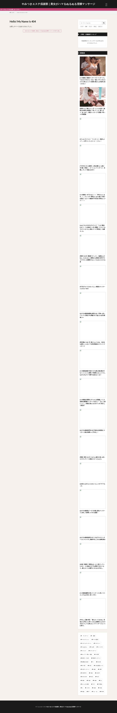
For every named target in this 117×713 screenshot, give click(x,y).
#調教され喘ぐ (85, 662)
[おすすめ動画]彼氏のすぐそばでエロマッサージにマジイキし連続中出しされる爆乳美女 (92, 538)
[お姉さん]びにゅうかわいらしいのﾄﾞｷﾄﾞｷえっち (92, 485)
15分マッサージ (85, 669)
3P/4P (102, 691)
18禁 (100, 669)
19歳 (91, 673)
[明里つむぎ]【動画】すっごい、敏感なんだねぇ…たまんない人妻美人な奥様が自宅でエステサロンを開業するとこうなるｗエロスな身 (92, 259)
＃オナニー (97, 643)
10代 (90, 665)
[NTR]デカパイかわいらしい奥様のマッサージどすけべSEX (92, 287)
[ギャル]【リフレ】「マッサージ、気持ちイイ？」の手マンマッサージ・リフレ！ (92, 140)
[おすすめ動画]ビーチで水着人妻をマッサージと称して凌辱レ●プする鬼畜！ (92, 511)
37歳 (100, 687)
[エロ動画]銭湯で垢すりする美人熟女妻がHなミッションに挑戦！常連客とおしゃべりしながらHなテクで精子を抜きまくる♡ (92, 373)
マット (90, 26)
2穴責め (100, 684)
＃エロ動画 (95, 639)
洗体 (86, 26)
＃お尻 (92, 647)
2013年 (98, 673)
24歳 (95, 680)
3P (88, 691)
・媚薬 (93, 635)
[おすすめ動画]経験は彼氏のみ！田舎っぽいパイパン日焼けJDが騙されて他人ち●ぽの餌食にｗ (92, 315)
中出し (95, 26)
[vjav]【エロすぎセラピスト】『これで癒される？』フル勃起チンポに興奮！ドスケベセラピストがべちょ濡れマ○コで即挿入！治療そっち (92, 228)
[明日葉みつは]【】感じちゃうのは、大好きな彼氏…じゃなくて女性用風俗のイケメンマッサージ (92, 344)
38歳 (83, 691)
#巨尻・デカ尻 (85, 658)
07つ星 (83, 665)
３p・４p (95, 691)
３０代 (88, 687)
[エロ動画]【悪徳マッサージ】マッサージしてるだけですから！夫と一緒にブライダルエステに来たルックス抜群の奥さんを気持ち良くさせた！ (92, 80)
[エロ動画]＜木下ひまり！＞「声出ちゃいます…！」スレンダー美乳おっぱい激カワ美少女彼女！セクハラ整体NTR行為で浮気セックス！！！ (93, 197)
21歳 (89, 680)
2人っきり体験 (85, 684)
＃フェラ (84, 650)
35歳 (94, 687)
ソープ (82, 26)
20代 (92, 676)
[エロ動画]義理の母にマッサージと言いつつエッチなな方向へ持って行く (92, 594)
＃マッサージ (93, 650)
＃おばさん (84, 647)
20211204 (84, 676)
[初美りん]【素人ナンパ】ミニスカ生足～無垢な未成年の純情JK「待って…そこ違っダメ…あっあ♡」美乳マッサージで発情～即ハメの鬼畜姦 (92, 111)
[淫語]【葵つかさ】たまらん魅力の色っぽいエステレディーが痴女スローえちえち (92, 458)
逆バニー (100, 26)
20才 (98, 676)
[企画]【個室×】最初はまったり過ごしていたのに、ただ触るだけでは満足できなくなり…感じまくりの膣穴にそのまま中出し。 (92, 566)
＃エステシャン (85, 639)
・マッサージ (85, 635)
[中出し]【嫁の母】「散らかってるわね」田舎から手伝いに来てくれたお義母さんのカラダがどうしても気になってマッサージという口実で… (92, 622)
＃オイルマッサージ (86, 643)
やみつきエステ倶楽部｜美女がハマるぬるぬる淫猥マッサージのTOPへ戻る (42, 30)
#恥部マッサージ (96, 658)
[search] (104, 23)
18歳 (94, 669)
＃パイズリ (100, 647)
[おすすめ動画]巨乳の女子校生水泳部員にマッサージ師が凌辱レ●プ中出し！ (92, 431)
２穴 (94, 684)
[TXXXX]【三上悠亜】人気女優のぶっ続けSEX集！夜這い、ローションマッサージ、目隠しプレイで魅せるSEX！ (92, 168)
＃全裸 (97, 654)
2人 (101, 680)
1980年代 (84, 673)
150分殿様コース (99, 665)
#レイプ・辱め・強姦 (87, 654)
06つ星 (99, 662)
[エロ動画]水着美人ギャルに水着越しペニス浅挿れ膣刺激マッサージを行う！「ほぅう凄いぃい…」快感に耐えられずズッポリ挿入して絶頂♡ (92, 402)
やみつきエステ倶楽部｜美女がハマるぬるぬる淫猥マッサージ (58, 4)
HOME (12, 12)
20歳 (83, 680)
